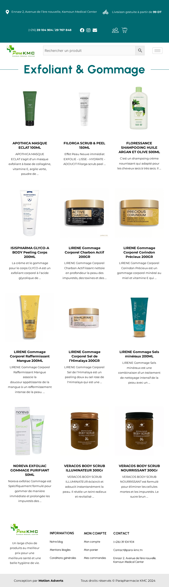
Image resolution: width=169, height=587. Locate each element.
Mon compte (92, 541)
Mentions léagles (60, 549)
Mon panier (91, 549)
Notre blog (56, 541)
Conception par (38, 580)
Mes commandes (95, 558)
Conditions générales (63, 558)
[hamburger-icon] (157, 50)
